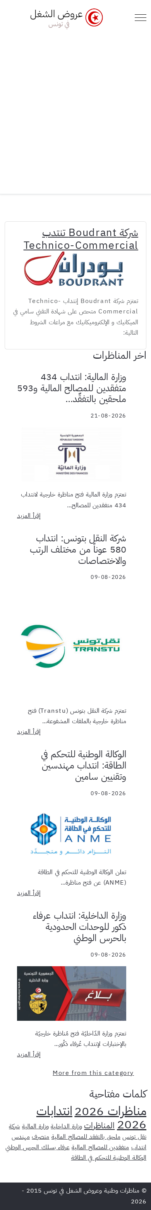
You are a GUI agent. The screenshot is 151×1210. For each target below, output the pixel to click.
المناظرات (99, 1125)
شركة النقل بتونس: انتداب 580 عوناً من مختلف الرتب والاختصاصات (78, 549)
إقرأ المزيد (29, 515)
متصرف (40, 1137)
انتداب (138, 1147)
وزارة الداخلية (66, 1126)
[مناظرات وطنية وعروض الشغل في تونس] (64, 17)
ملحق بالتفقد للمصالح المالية (85, 1137)
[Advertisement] (75, 108)
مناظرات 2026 (110, 1111)
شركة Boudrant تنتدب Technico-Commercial (81, 238)
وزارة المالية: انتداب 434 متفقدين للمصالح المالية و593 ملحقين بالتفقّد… (71, 388)
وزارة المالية (35, 1126)
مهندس (21, 1137)
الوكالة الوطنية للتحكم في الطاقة (108, 1157)
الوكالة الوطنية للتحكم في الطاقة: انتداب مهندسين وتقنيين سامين (83, 765)
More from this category (93, 1073)
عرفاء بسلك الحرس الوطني (37, 1147)
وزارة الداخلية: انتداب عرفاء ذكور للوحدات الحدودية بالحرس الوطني (79, 927)
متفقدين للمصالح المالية (100, 1147)
